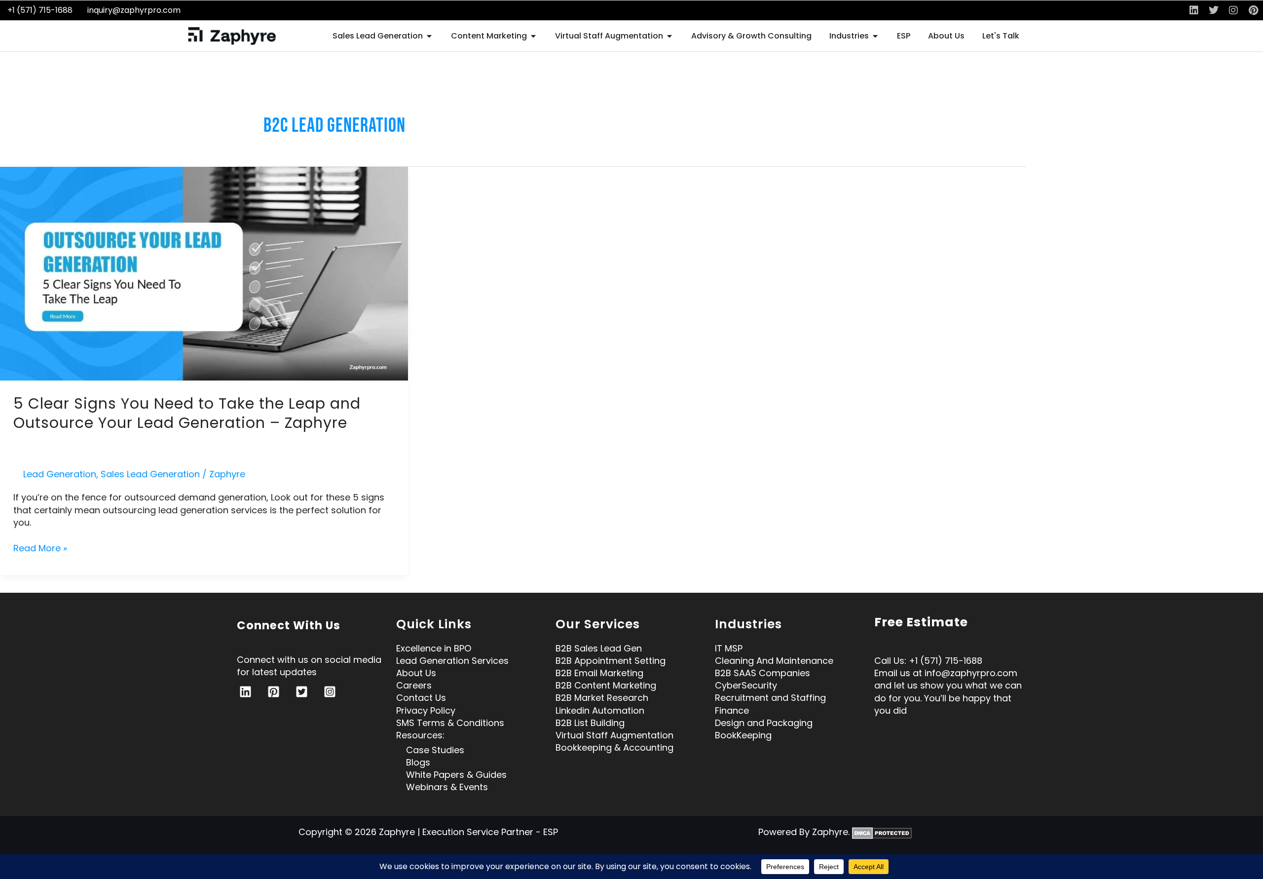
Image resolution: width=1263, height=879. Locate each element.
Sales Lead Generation (150, 474)
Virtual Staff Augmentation (614, 735)
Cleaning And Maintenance (774, 660)
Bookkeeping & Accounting (614, 747)
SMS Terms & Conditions (450, 723)
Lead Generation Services (452, 660)
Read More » (40, 548)
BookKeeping (743, 735)
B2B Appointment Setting (611, 660)
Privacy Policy (425, 710)
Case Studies (435, 750)
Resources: (420, 735)
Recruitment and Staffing (770, 697)
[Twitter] (301, 691)
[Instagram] (329, 691)
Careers (414, 685)
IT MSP (729, 648)
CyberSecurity (746, 685)
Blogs (418, 762)
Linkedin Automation (600, 710)
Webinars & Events (447, 787)
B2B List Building (590, 723)
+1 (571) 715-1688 (40, 10)
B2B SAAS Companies (762, 673)
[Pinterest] (273, 691)
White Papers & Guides (456, 774)
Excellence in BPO (433, 648)
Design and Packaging (764, 723)
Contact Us (421, 697)
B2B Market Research (602, 697)
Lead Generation (59, 474)
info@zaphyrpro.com (971, 673)
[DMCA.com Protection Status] (882, 832)
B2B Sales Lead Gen (599, 648)
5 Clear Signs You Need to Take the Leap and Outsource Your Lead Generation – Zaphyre (187, 413)
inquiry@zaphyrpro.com (134, 10)
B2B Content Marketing (606, 685)
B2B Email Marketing (599, 673)
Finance (732, 710)
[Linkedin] (245, 691)
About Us (416, 673)
